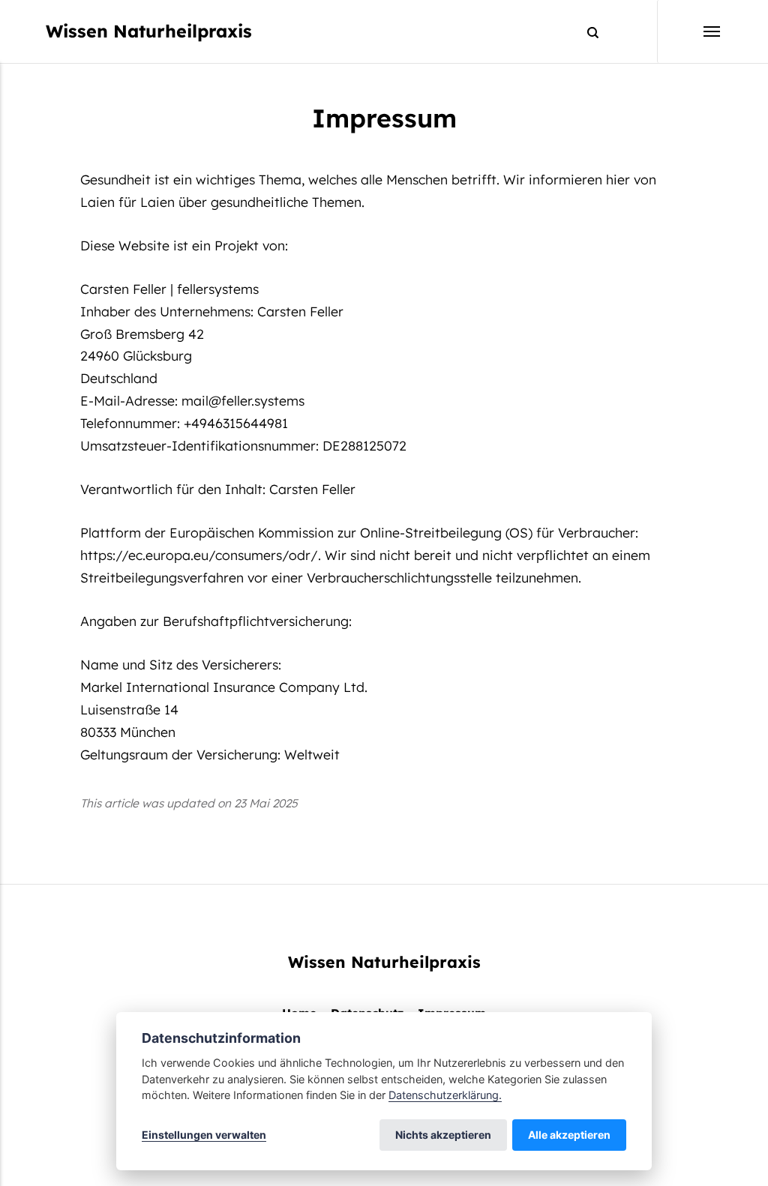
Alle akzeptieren (569, 1134)
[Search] (586, 32)
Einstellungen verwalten (204, 1134)
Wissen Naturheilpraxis (149, 31)
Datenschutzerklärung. (445, 1095)
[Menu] (689, 31)
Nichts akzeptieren (443, 1134)
